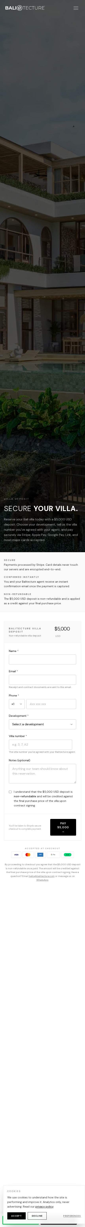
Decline (37, 1215)
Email (13, 671)
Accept (16, 1215)
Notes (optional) (19, 760)
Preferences (72, 1215)
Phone (14, 695)
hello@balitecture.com (42, 876)
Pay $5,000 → (63, 827)
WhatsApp (42, 880)
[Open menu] (76, 8)
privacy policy (44, 1206)
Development (19, 716)
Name (14, 651)
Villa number (18, 736)
